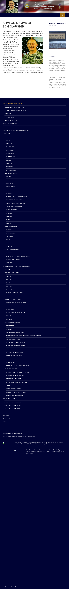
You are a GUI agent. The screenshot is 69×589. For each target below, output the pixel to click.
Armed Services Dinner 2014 (12, 402)
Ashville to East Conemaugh (13, 137)
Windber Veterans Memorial (15, 395)
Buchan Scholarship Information (14, 107)
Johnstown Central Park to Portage (15, 196)
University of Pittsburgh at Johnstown (18, 256)
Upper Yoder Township (13, 259)
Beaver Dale (10, 150)
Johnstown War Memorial (14, 206)
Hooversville (10, 309)
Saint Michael (10, 233)
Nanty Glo (9, 213)
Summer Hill (10, 253)
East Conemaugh (11, 170)
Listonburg (9, 319)
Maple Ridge (10, 326)
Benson (8, 279)
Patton (8, 219)
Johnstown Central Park (14, 200)
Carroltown (10, 153)
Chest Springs (10, 157)
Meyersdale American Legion (15, 332)
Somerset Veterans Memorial (15, 375)
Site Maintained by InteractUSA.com (13, 433)
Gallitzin (9, 190)
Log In (4, 422)
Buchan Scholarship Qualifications (15, 110)
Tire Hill (8, 385)
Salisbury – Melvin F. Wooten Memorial (18, 365)
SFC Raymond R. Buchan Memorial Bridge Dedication (18, 127)
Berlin (8, 282)
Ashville (9, 140)
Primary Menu (67, 15)
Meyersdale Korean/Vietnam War (16, 345)
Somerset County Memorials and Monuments (16, 266)
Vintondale (9, 263)
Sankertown (10, 236)
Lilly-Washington (11, 210)
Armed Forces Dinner (9, 398)
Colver (8, 160)
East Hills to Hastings (11, 173)
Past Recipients (9, 117)
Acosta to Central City (11, 272)
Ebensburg (9, 183)
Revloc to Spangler (10, 226)
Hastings (9, 193)
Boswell (9, 286)
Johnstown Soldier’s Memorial (15, 203)
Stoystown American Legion (14, 379)
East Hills (9, 176)
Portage (8, 223)
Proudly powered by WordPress (10, 586)
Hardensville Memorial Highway (16, 302)
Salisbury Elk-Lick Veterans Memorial (18, 359)
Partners (6, 415)
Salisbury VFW (10, 362)
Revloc (8, 229)
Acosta (8, 276)
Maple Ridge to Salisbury (12, 322)
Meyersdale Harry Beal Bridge (15, 342)
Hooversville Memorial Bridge (15, 312)
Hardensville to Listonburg (13, 299)
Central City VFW (11, 296)
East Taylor (9, 180)
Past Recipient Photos (11, 120)
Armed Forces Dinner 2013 (12, 405)
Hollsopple (9, 306)
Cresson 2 (9, 166)
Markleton (9, 329)
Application (8, 113)
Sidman (8, 239)
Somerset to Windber (11, 369)
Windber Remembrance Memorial (16, 392)
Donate (5, 412)
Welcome (7, 133)
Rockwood (9, 349)
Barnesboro (10, 147)
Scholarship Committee (10, 123)
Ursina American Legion (13, 388)
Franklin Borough (12, 186)
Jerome (8, 316)
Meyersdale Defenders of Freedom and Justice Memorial (23, 335)
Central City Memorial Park (14, 292)
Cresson (9, 163)
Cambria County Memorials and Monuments (16, 130)
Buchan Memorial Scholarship (12, 104)
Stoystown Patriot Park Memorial (16, 382)
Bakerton (9, 143)
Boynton (9, 289)
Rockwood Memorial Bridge (14, 352)
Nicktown (9, 216)
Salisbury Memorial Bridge (14, 355)
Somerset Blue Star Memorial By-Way (17, 372)
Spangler (9, 246)
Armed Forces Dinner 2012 (12, 408)
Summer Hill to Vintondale (12, 249)
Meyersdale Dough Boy (13, 339)
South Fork (9, 243)
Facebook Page (7, 418)
